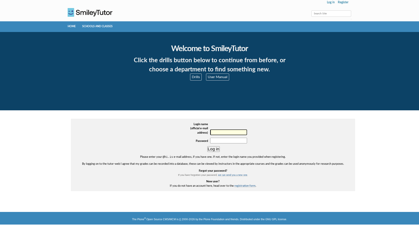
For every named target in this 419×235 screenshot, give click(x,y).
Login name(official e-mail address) (199, 128)
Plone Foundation (214, 219)
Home (72, 26)
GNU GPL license (275, 219)
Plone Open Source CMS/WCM (156, 219)
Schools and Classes (97, 26)
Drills (196, 77)
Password (202, 141)
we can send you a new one (232, 175)
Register (343, 2)
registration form (245, 186)
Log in (331, 2)
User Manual (217, 77)
